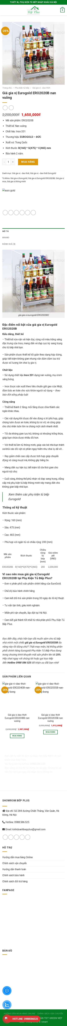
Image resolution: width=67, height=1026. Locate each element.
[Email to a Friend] (22, 212)
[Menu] (4, 10)
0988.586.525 (21, 822)
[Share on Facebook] (10, 212)
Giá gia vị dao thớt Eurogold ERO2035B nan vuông (50, 717)
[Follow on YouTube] (27, 837)
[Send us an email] (22, 837)
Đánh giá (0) (8, 244)
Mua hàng (28, 161)
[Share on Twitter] (16, 212)
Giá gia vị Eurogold (18, 178)
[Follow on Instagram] (10, 837)
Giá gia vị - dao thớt (41, 88)
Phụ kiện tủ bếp (22, 88)
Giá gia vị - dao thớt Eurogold (43, 173)
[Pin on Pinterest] (27, 212)
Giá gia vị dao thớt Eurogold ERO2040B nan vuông (17, 717)
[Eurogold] (21, 199)
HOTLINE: (25, 1018)
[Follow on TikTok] (16, 837)
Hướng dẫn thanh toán (14, 869)
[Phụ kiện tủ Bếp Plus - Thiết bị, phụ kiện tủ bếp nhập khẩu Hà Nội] (33, 10)
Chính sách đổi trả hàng (15, 881)
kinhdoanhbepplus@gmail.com (28, 829)
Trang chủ (7, 88)
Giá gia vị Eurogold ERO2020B (41, 178)
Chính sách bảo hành (13, 875)
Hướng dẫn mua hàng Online (17, 857)
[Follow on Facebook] (5, 837)
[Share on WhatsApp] (5, 212)
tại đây (43, 767)
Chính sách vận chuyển (14, 863)
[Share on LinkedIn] (33, 212)
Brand (5, 237)
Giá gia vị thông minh (16, 181)
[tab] (33, 231)
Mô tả (5, 231)
